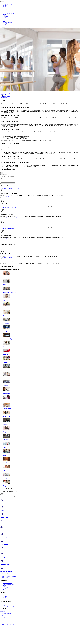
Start (1, 92)
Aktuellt (4, 588)
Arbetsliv (5, 585)
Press (1, 622)
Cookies (2, 1)
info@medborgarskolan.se (5, 613)
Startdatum (10, 183)
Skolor (4, 586)
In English (5, 596)
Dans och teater (3, 94)
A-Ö (6, 183)
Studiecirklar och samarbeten (8, 584)
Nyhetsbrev (2, 620)
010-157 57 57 (3, 611)
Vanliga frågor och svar (5, 617)
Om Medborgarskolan (7, 595)
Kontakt (4, 597)
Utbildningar (5, 587)
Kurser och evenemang (5, 93)
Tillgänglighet (5, 605)
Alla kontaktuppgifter (4, 615)
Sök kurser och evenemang (5, 491)
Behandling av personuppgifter (9, 606)
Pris (13, 183)
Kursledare (5, 589)
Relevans (2, 183)
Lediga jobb (5, 598)
